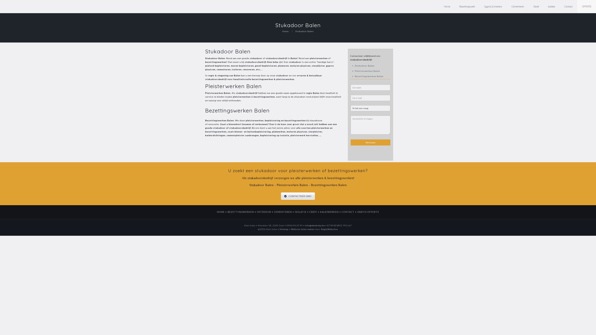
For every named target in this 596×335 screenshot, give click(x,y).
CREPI (313, 211)
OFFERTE (586, 6)
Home (285, 31)
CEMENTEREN (283, 211)
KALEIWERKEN (329, 211)
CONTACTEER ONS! (300, 196)
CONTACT (348, 211)
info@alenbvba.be (315, 225)
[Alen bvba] (26, 6)
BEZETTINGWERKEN (241, 211)
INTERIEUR (264, 211)
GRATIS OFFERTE (368, 211)
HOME (221, 211)
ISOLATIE (300, 211)
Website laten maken (303, 229)
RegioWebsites (329, 229)
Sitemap (284, 229)
